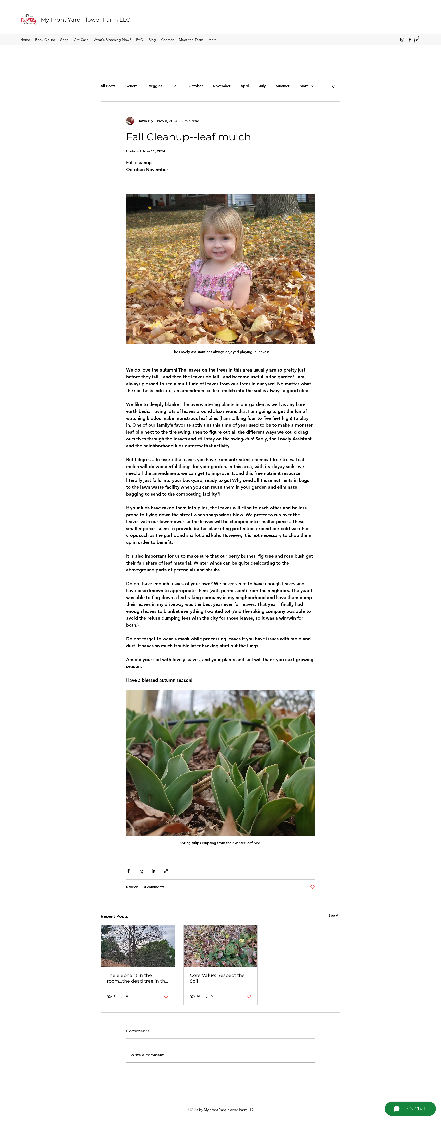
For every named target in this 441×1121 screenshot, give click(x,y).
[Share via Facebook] (128, 871)
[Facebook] (409, 39)
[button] (417, 39)
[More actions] (312, 121)
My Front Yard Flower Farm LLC (85, 19)
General (132, 86)
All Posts (108, 86)
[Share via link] (166, 871)
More (304, 86)
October (196, 86)
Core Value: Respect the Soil (217, 978)
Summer (282, 86)
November (221, 86)
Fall (175, 86)
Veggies (155, 86)
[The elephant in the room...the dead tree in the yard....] (138, 946)
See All (334, 915)
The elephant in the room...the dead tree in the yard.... (137, 978)
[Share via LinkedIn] (153, 871)
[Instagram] (402, 39)
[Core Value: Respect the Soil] (221, 946)
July (262, 86)
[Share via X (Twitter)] (141, 871)
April (245, 86)
